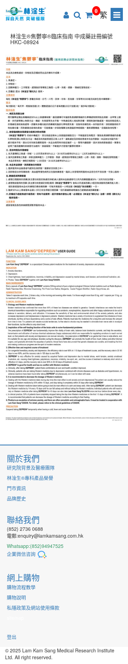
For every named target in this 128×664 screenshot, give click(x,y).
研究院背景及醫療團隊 (31, 467)
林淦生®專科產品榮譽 (30, 477)
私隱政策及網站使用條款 (33, 607)
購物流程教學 (21, 587)
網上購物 (23, 577)
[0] (89, 14)
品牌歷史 (16, 498)
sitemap (15, 617)
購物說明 (16, 597)
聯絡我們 (23, 519)
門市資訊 (16, 488)
